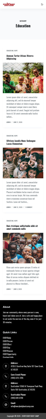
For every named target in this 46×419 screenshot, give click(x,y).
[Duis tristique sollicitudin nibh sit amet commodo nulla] (23, 248)
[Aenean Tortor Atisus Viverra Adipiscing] (23, 78)
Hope (15, 51)
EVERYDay (6, 347)
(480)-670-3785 (17, 377)
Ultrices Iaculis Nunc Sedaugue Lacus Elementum (21, 142)
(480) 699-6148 (17, 397)
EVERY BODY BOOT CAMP (30, 416)
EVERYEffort (7, 344)
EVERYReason (8, 350)
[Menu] (42, 4)
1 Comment (28, 207)
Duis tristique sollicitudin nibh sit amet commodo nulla (22, 227)
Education (10, 51)
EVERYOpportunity (9, 354)
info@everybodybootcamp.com (22, 406)
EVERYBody (7, 337)
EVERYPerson (8, 341)
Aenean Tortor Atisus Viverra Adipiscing (20, 57)
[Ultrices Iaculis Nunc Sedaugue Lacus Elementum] (23, 163)
